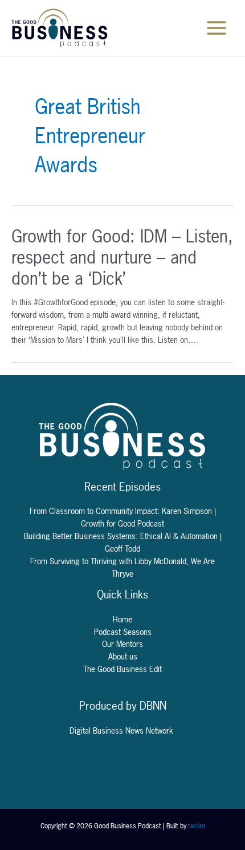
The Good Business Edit (122, 669)
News (135, 731)
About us (122, 656)
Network (160, 731)
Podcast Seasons (123, 632)
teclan (196, 826)
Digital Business (97, 731)
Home (122, 619)
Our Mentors (122, 644)
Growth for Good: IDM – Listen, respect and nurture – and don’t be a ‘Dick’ (122, 257)
